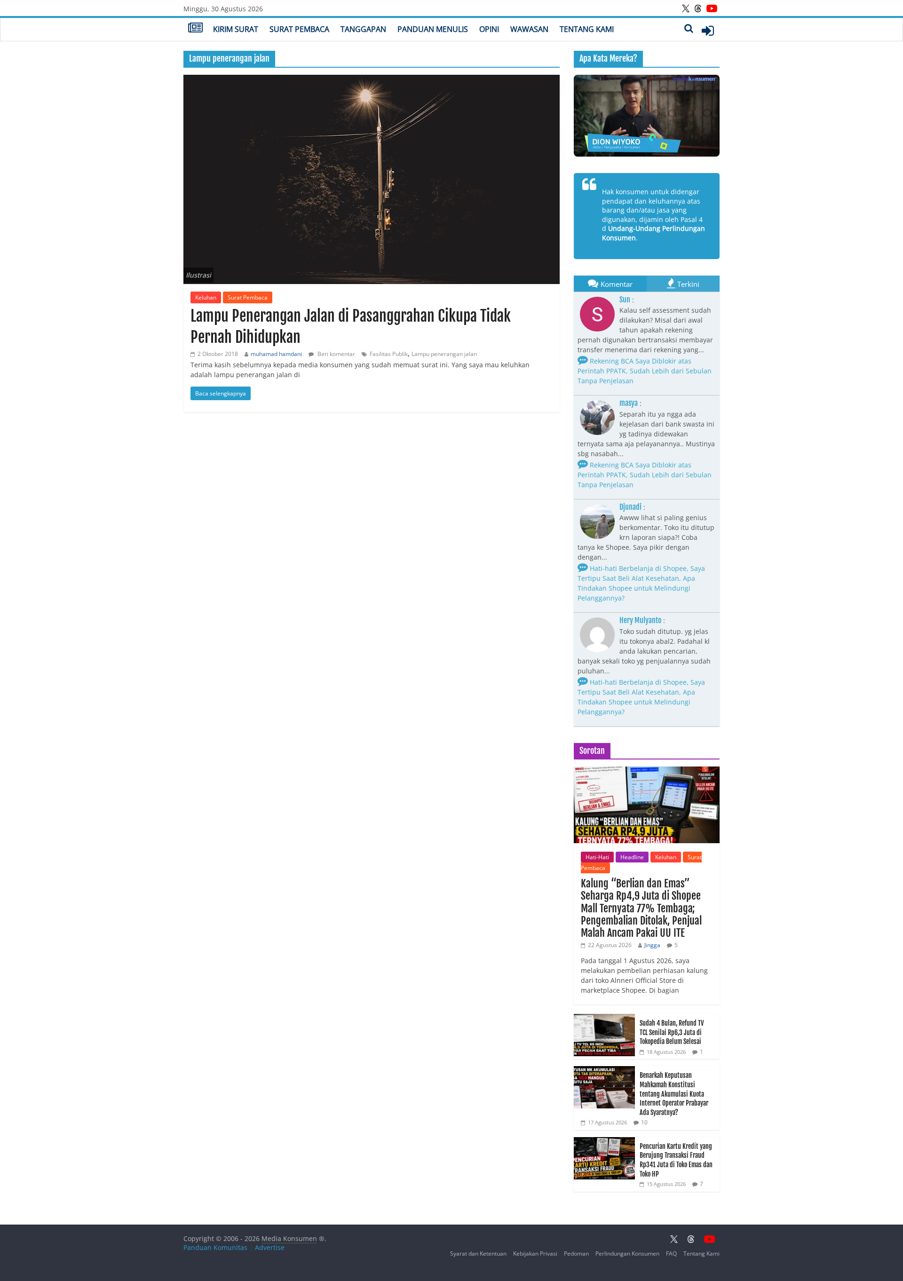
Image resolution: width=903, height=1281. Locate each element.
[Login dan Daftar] (708, 30)
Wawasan (529, 29)
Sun (624, 299)
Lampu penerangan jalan (444, 354)
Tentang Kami (587, 29)
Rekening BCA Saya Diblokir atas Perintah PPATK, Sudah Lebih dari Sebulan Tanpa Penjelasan (645, 370)
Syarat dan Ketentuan (478, 1253)
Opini (489, 29)
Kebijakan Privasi (535, 1253)
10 (644, 1122)
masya (628, 403)
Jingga (652, 945)
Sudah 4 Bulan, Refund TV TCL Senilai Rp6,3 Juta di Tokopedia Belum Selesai (672, 1032)
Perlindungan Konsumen (627, 1253)
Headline (632, 857)
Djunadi (630, 507)
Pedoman (576, 1253)
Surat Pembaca (299, 29)
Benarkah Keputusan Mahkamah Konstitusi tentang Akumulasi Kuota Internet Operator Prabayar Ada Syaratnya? (674, 1093)
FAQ (671, 1253)
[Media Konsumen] (195, 29)
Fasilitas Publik (389, 354)
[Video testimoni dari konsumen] (647, 116)
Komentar (617, 284)
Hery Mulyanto (640, 620)
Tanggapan (363, 29)
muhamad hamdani (276, 354)
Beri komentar (335, 354)
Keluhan (205, 297)
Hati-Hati (597, 857)
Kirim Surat (235, 29)
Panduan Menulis (432, 29)
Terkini (688, 284)
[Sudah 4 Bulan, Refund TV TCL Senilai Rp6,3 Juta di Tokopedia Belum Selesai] (604, 1018)
